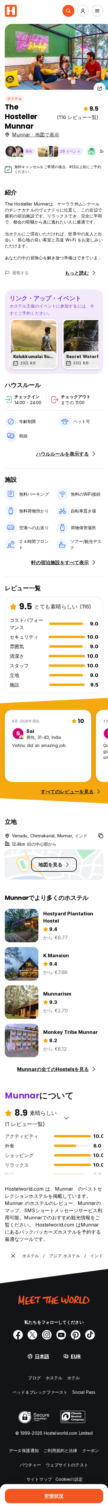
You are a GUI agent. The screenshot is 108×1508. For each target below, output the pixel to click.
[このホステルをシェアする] (100, 89)
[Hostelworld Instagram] (47, 1335)
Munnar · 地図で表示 (35, 135)
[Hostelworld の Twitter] (32, 1335)
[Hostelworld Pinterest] (75, 1335)
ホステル (14, 98)
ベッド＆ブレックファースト (40, 1392)
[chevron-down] (66, 1118)
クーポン (90, 1450)
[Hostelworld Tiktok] (90, 1335)
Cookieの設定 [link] (69, 1479)
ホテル (73, 1377)
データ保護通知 (24, 1450)
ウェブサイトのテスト (67, 1464)
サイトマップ (39, 1479)
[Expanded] (13, 1256)
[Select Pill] (68, 11)
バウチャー (30, 1464)
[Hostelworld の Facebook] (18, 1335)
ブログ (34, 1377)
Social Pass (83, 1392)
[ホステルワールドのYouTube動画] (61, 1335)
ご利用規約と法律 (60, 1450)
